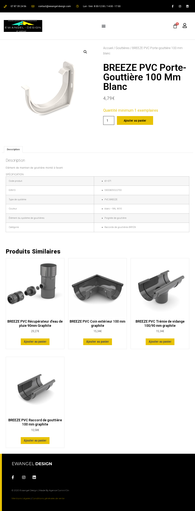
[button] (103, 26)
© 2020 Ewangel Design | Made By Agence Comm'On (40, 490)
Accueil (108, 48)
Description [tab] (13, 149)
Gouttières (122, 48)
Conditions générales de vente (48, 498)
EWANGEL (32, 463)
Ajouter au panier (135, 120)
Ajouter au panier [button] (35, 341)
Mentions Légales (21, 498)
